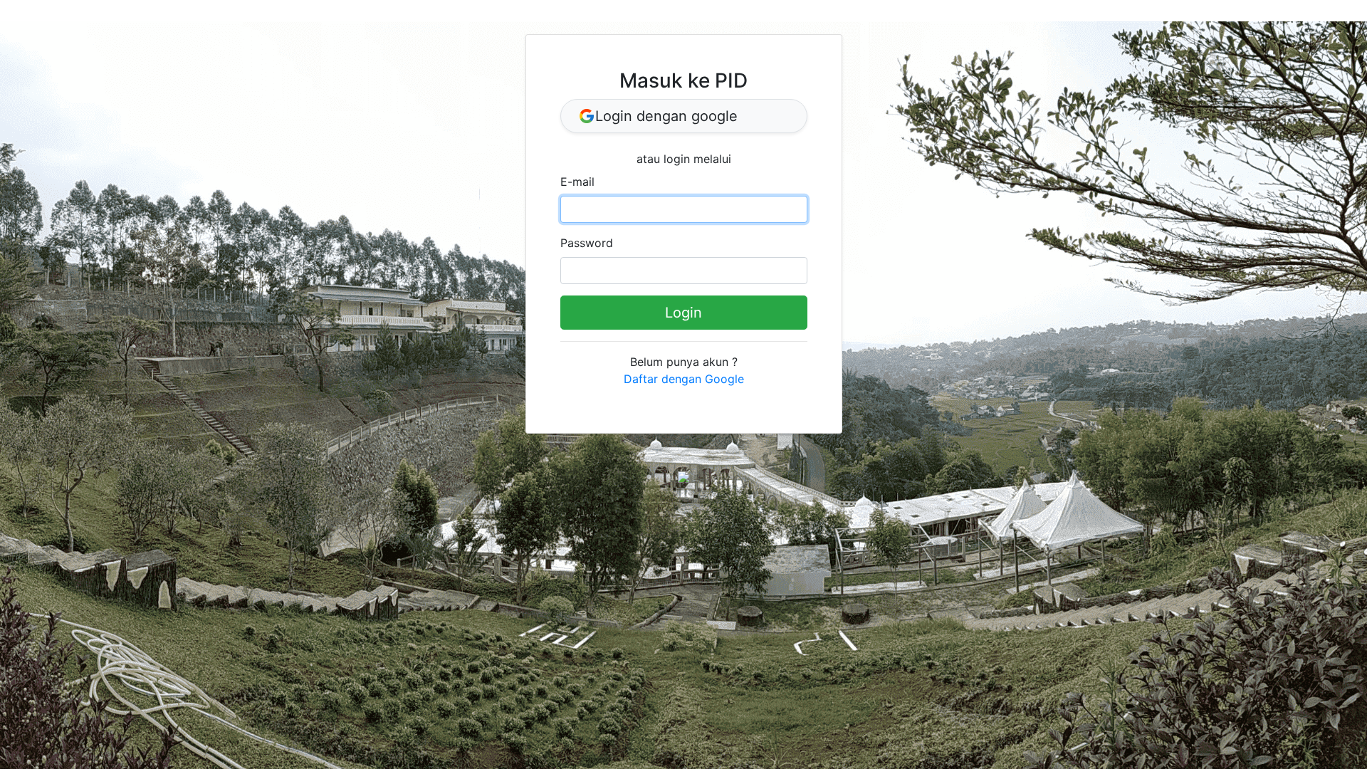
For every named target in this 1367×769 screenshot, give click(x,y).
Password (586, 243)
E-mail (577, 181)
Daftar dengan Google (684, 379)
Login (683, 312)
